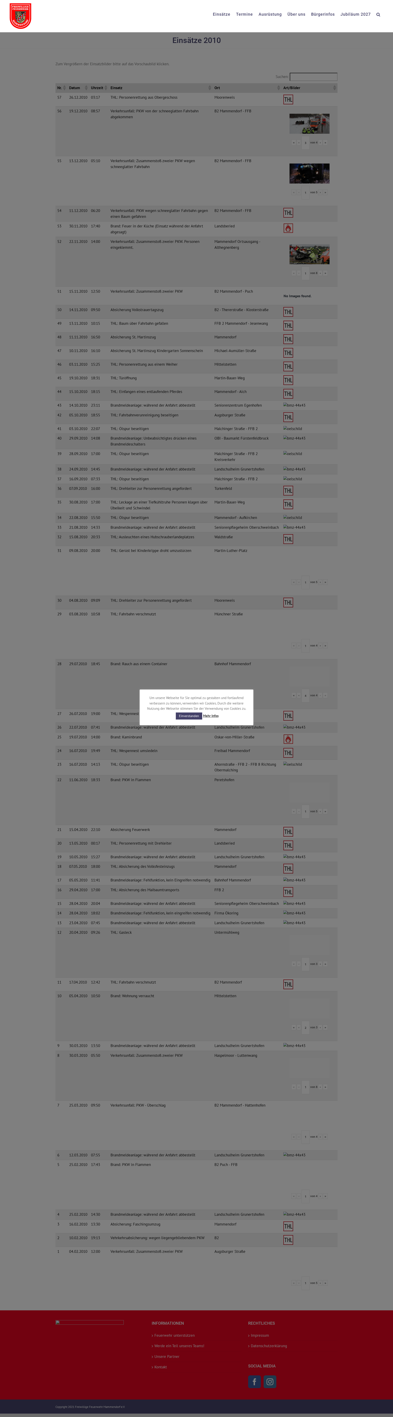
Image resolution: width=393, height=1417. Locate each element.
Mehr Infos (211, 716)
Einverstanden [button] (189, 716)
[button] (378, 14)
